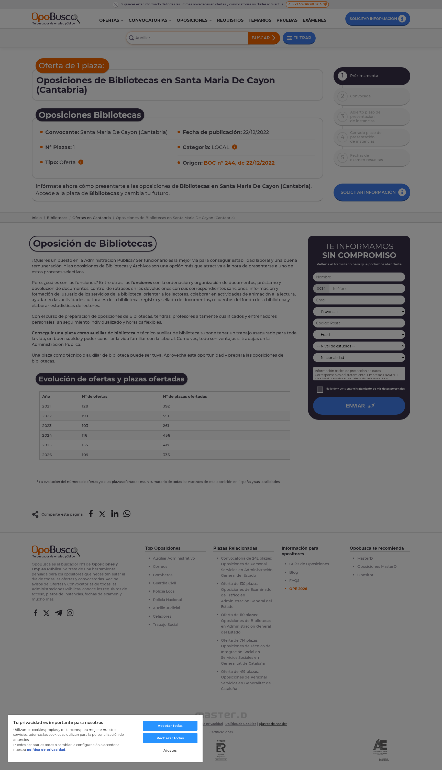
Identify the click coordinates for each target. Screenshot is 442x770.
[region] (105, 738)
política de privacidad (46, 750)
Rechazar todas (170, 738)
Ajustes (170, 750)
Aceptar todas (170, 725)
